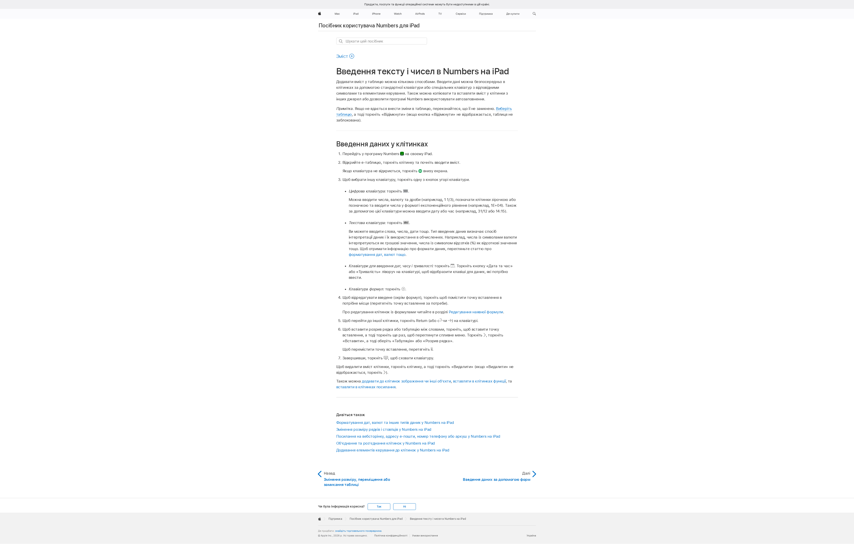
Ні (404, 506)
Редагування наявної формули (476, 312)
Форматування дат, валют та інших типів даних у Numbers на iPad (395, 422)
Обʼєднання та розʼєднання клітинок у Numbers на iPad (385, 443)
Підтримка (335, 518)
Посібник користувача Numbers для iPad (369, 25)
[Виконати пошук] (341, 41)
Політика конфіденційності (390, 535)
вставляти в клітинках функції (479, 381)
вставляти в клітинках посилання (366, 387)
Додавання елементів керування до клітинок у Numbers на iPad (392, 450)
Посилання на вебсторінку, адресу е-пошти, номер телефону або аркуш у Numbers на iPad (418, 436)
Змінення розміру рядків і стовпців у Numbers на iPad (383, 429)
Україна (531, 535)
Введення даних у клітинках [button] (382, 144)
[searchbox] (381, 41)
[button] (534, 14)
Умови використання (425, 535)
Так (379, 506)
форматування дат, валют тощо (377, 254)
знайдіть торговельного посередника (358, 530)
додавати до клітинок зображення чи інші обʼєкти (406, 381)
